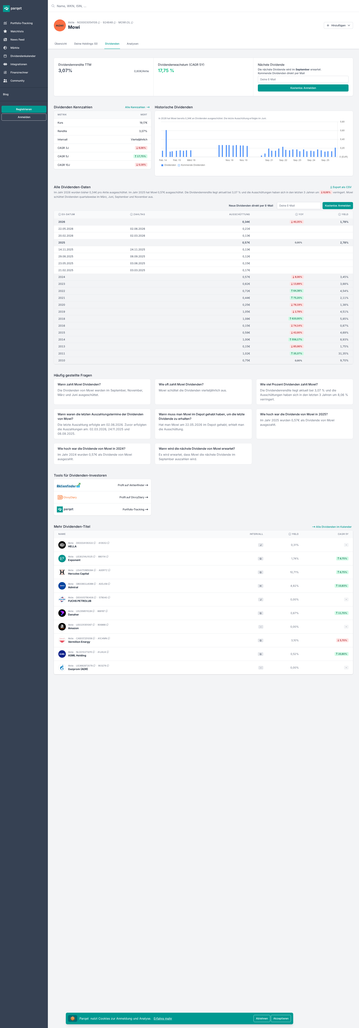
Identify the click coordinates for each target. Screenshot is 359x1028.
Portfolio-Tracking (21, 23)
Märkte (14, 47)
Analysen (132, 43)
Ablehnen (262, 1018)
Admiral (73, 587)
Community (17, 80)
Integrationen (18, 64)
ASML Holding (77, 655)
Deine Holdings (86, 43)
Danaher (73, 614)
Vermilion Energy (79, 641)
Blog (6, 94)
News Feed (17, 39)
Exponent (74, 560)
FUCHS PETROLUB (79, 600)
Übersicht (61, 43)
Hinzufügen (338, 25)
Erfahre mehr (163, 1018)
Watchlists (17, 31)
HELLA (72, 546)
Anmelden (24, 117)
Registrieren (24, 109)
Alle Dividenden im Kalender (333, 526)
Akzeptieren (281, 1018)
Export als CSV (342, 187)
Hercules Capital (78, 573)
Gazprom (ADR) (78, 669)
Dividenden (112, 43)
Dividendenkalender (23, 56)
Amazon (73, 628)
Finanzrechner (19, 72)
